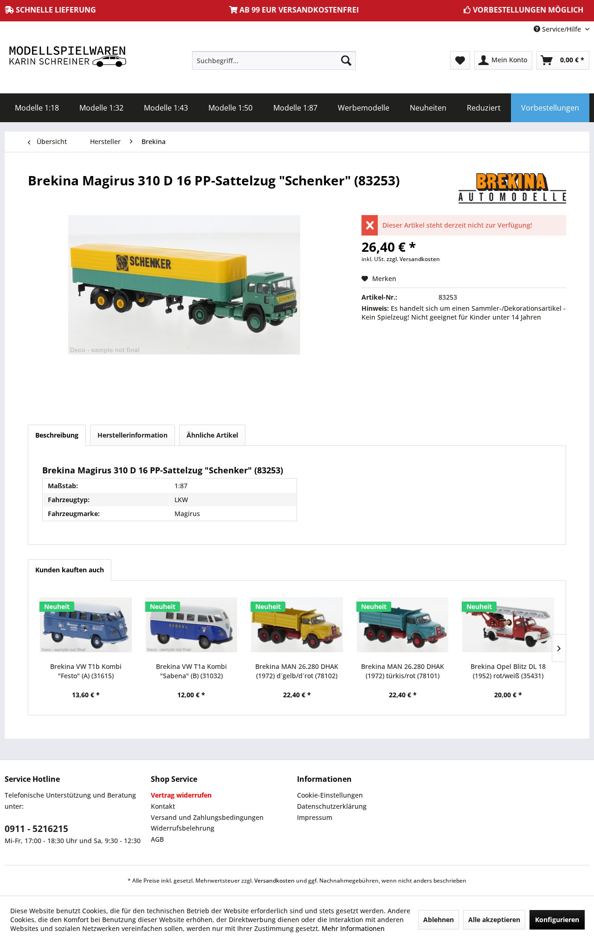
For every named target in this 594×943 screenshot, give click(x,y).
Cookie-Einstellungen (330, 795)
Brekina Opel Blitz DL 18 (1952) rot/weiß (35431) (508, 671)
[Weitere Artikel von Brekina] (512, 189)
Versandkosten (274, 880)
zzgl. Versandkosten (413, 259)
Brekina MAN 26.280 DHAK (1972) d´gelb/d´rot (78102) (296, 671)
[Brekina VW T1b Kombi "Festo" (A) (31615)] (86, 624)
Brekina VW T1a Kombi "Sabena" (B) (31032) (191, 671)
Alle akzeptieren (494, 919)
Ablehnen (438, 919)
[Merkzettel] (460, 60)
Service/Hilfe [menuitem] (561, 29)
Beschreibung (56, 435)
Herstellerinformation (132, 435)
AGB (157, 839)
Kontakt (163, 806)
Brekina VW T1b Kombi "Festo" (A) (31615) (86, 671)
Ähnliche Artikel (212, 435)
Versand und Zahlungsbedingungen (207, 817)
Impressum (314, 817)
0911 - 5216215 (36, 829)
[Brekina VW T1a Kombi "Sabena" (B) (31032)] (192, 624)
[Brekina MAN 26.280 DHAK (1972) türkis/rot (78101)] (403, 624)
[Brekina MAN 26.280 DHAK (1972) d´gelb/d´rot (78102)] (297, 624)
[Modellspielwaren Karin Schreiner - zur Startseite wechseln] (67, 57)
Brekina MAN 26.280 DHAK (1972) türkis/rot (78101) (402, 671)
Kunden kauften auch (69, 569)
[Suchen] (346, 60)
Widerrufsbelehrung (182, 828)
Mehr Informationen (353, 928)
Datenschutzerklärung (332, 806)
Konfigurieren (557, 919)
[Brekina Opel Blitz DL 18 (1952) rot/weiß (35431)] (508, 624)
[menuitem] (274, 60)
